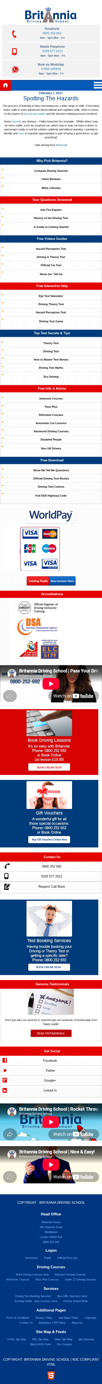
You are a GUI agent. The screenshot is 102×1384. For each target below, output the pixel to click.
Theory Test (51, 343)
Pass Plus (51, 406)
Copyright (90, 1317)
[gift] (49, 807)
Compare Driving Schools (51, 170)
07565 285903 (51, 69)
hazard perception (35, 113)
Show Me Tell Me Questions (51, 470)
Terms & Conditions (17, 1317)
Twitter (50, 1070)
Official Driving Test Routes (51, 478)
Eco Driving (51, 376)
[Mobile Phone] (6, 876)
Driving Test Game (51, 321)
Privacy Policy (43, 1317)
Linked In (50, 1090)
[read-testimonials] (51, 1036)
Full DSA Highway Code (51, 495)
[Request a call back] (6, 886)
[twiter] (4, 1070)
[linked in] (4, 1090)
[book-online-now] (49, 968)
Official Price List (67, 1257)
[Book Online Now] (49, 767)
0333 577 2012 (52, 51)
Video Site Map (63, 1339)
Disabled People (51, 439)
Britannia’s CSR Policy (52, 1322)
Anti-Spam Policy (68, 1317)
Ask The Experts (51, 209)
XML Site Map (40, 1339)
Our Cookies (64, 1344)
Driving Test (51, 351)
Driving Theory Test (51, 304)
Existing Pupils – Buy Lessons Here (36, 1301)
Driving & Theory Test (51, 256)
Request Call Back (51, 886)
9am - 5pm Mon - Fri (52, 37)
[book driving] (49, 735)
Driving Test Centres (51, 486)
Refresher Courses (51, 414)
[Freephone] (6, 866)
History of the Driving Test (51, 218)
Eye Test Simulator (51, 295)
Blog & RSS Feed (40, 1344)
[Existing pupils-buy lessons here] (51, 584)
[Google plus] (4, 1080)
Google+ (50, 1080)
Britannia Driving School (62, 1202)
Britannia (61, 145)
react (21, 133)
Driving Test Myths (51, 367)
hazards (17, 121)
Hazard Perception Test (51, 248)
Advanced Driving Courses (51, 431)
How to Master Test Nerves (51, 359)
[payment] (33, 549)
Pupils (47, 1257)
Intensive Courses (51, 398)
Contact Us (26, 1322)
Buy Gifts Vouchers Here (72, 1296)
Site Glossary (86, 1339)
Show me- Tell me (51, 274)
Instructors (31, 1257)
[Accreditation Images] (51, 631)
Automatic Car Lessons (51, 423)
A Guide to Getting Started (51, 226)
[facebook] (4, 1060)
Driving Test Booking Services (33, 1296)
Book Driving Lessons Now (32, 1274)
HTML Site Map (16, 1339)
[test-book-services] (49, 935)
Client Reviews (51, 179)
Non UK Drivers (51, 448)
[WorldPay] (51, 514)
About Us (77, 1322)
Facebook (50, 1060)
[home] (5, 85)
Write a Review (51, 187)
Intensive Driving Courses (70, 1274)
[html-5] (51, 1374)
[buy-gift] (49, 840)
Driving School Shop (75, 1301)
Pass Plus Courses (47, 1279)
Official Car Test (51, 265)
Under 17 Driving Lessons (80, 1279)
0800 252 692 (52, 33)
